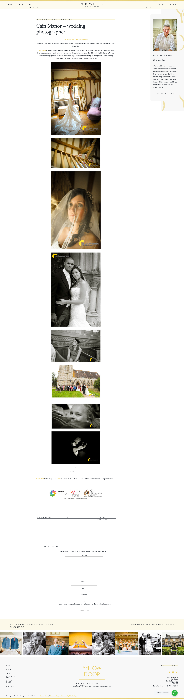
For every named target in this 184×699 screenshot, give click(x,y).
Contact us (40, 479)
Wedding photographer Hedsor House (151, 624)
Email (83, 588)
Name (84, 581)
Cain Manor (42, 50)
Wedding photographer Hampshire (55, 19)
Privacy (47, 696)
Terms (42, 696)
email (58, 479)
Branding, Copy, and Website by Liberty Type (63, 696)
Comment (84, 555)
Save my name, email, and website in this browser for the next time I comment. (84, 604)
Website (84, 595)
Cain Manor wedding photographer (76, 39)
